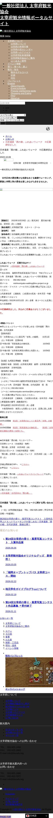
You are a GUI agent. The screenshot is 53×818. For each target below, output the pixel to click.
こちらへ (25, 464)
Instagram (10, 794)
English (11, 83)
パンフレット (14, 81)
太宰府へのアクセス (20, 52)
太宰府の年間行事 (19, 47)
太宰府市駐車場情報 (20, 55)
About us (15, 98)
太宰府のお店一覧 (14, 732)
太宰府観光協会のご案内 (23, 58)
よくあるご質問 (18, 61)
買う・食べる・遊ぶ (17, 66)
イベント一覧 (11, 735)
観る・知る (13, 69)
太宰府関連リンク (14, 715)
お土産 (8, 640)
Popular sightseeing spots (23, 91)
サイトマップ (11, 799)
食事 (7, 637)
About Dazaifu (18, 86)
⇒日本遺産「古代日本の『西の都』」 (16, 493)
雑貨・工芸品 (11, 642)
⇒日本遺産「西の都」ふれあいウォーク (27, 266)
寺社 (13, 78)
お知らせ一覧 (6, 618)
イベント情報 (14, 64)
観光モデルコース (19, 72)
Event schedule (18, 88)
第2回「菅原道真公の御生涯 (25, 427)
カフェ (8, 631)
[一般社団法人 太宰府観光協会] (15, 31)
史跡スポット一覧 (14, 729)
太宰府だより (11, 709)
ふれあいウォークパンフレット (30, 474)
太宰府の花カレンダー (22, 49)
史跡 (13, 75)
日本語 (32, 815)
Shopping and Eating (21, 93)
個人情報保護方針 (14, 804)
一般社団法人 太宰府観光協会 (26, 809)
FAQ (13, 96)
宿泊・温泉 (10, 645)
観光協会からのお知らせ (17, 706)
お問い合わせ (11, 718)
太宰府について (15, 41)
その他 (8, 634)
